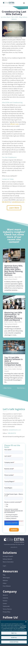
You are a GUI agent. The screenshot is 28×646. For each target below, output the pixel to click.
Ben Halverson (10, 277)
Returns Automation (8, 562)
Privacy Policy (6, 612)
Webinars (5, 580)
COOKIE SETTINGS (14, 642)
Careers (5, 603)
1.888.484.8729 (11, 433)
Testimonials (6, 606)
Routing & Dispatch (12, 279)
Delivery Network (7, 559)
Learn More (14, 207)
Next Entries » (21, 388)
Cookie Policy (23, 627)
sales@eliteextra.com (18, 202)
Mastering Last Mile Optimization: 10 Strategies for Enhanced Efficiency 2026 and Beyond (13, 316)
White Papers (6, 577)
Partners (5, 600)
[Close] (26, 622)
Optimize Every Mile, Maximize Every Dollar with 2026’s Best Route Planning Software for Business (13, 270)
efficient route (14, 124)
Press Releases (7, 586)
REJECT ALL (14, 633)
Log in (4, 566)
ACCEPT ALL (14, 637)
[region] (14, 632)
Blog (20, 17)
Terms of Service (7, 609)
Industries (5, 598)
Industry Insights (11, 369)
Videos (4, 583)
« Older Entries (7, 388)
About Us (5, 595)
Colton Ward (6, 17)
